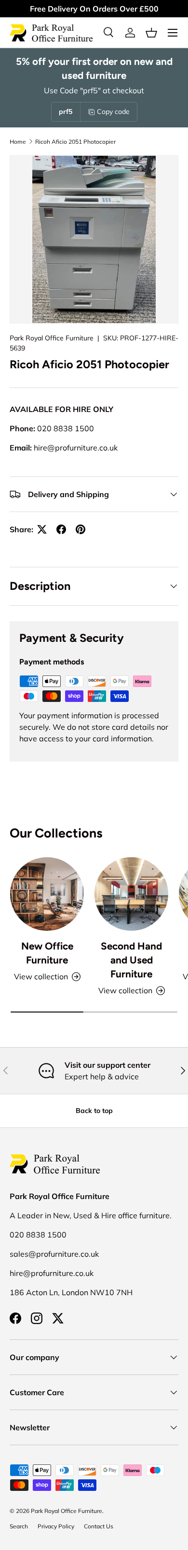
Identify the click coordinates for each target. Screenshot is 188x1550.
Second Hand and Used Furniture (131, 960)
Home (18, 141)
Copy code (113, 111)
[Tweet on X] (42, 529)
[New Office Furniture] (47, 894)
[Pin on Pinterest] (80, 529)
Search (19, 1526)
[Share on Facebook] (61, 529)
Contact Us (98, 1526)
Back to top (94, 1110)
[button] (151, 32)
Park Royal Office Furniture (52, 338)
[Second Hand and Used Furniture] (131, 894)
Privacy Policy (56, 1526)
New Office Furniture (47, 953)
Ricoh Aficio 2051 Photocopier (75, 141)
